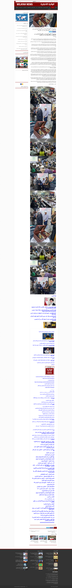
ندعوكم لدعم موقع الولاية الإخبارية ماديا (48, 376)
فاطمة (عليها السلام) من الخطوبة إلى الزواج (45, 458)
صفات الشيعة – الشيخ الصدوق (48, 461)
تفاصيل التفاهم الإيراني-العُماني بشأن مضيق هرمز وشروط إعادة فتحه (52, 541)
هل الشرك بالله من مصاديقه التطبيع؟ (48, 413)
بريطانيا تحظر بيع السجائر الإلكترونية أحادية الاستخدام (43, 511)
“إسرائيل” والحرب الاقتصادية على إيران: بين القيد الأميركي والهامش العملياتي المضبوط (19, 561)
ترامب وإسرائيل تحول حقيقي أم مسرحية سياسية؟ (46, 415)
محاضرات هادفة (33, 7)
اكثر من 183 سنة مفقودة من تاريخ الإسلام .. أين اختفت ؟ (49, 553)
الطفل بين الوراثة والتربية (49, 504)
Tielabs (24, 586)
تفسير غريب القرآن (50, 452)
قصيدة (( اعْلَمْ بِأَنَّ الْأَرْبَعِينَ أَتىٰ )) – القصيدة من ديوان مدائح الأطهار (43, 509)
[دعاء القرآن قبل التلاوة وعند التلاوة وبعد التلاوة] (56, 565)
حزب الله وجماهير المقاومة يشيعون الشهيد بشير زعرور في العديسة (44, 447)
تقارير (49, 7)
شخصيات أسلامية (40, 7)
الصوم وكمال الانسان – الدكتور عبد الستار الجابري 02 (35, 531)
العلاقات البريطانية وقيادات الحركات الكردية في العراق (19, 568)
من (36, 7)
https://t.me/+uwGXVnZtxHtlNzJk (48, 378)
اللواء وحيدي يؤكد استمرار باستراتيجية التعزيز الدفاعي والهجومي (43, 541)
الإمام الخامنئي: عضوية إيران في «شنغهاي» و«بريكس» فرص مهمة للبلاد (43, 314)
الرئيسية (56, 7)
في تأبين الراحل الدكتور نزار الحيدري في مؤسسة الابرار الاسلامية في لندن (43, 430)
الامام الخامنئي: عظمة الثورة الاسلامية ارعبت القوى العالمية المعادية (34, 561)
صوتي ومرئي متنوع (46, 7)
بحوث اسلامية (20, 7)
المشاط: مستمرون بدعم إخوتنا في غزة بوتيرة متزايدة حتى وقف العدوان (43, 435)
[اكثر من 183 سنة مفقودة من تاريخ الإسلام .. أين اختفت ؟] (56, 554)
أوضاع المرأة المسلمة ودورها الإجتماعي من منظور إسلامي (43, 501)
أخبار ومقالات (52, 7)
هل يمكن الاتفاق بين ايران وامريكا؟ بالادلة (47, 402)
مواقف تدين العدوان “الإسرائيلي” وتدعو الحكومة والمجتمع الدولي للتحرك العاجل (44, 442)
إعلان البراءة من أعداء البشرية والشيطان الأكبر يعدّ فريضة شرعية (43, 472)
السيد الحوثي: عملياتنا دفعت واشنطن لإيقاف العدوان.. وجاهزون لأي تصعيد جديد (43, 360)
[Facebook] (21, 84)
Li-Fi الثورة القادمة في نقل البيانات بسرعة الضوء (44, 513)
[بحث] (15, 1)
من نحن (56, 1)
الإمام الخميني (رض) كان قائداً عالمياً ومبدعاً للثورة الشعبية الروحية (43, 469)
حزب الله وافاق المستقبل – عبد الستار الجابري (44, 476)
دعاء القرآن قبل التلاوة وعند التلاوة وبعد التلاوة (49, 563)
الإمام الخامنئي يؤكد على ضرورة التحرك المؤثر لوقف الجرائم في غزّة (43, 317)
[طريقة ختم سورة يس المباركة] (56, 557)
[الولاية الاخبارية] (47, 4)
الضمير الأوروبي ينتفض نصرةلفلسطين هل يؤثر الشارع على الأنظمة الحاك (43, 404)
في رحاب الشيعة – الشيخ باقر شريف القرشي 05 (44, 482)
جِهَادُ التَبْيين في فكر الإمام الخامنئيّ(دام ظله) (45, 456)
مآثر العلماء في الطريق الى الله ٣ (47, 515)
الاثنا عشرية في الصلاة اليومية (48, 490)
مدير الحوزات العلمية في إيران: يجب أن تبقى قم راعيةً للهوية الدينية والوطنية (51, 531)
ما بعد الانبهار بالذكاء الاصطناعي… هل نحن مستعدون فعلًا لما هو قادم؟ (19, 564)
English (51, 1)
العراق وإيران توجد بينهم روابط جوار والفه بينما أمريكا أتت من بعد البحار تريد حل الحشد (43, 422)
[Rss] (20, 1)
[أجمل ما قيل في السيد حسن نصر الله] (56, 560)
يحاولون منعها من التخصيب (50, 400)
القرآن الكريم (24, 7)
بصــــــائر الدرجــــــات (49, 498)
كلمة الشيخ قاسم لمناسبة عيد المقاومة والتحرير (47, 343)
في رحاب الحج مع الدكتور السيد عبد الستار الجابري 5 (43, 517)
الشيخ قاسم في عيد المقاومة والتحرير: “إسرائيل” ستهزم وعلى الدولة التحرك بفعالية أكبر (43, 345)
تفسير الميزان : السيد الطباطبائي (47, 474)
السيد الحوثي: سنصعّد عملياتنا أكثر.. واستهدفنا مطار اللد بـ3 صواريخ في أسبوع (43, 358)
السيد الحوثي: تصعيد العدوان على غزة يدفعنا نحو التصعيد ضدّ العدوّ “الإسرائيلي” (44, 355)
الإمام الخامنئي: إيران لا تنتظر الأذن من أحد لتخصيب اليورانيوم (45, 320)
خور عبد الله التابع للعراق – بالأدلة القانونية (47, 424)
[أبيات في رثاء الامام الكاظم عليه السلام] (56, 569)
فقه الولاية (17, 7)
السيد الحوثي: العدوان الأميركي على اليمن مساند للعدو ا (45, 362)
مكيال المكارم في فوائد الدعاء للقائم (46, 494)
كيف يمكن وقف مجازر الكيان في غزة (48, 406)
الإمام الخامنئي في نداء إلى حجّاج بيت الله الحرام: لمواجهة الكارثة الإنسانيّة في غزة (44, 307)
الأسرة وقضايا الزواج (50, 506)
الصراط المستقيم (50, 484)
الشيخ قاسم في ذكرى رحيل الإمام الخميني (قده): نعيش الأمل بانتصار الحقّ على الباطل (43, 341)
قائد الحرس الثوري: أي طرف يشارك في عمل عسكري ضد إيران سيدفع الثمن (44, 433)
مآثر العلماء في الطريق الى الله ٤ (47, 444)
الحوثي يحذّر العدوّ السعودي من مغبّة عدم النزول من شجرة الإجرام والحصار (34, 541)
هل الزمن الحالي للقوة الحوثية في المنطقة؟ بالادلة (46, 417)
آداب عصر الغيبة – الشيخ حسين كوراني (46, 463)
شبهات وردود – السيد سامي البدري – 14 (45, 488)
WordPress (18, 586)
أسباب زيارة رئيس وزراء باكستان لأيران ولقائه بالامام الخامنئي (44, 408)
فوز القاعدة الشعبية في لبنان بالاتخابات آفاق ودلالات (46, 410)
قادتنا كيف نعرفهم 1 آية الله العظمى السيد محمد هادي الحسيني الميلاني (44, 520)
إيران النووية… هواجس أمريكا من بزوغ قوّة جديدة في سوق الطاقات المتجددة (43, 398)
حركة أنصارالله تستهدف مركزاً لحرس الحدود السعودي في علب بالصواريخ (34, 554)
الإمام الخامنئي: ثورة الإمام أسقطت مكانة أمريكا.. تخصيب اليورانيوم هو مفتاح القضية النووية (44, 311)
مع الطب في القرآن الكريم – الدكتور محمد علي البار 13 (43, 450)
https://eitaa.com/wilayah (49, 387)
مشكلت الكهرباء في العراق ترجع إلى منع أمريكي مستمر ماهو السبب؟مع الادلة (43, 419)
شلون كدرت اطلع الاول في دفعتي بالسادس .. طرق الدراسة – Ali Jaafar (43, 465)
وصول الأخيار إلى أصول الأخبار (48, 480)
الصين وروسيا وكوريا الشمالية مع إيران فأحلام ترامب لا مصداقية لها (19, 554)
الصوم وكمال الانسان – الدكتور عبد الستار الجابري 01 (43, 478)
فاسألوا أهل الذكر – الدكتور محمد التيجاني (45, 486)
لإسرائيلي (52, 364)
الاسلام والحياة (29, 7)
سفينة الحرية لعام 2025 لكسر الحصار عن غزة (47, 394)
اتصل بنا (54, 1)
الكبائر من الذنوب (50, 496)
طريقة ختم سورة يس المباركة (49, 556)
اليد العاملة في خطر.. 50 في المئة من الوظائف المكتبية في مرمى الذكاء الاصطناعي (43, 439)
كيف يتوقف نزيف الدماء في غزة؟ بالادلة (48, 411)
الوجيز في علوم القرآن (49, 454)
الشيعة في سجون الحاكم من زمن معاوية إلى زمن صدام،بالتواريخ (47, 392)
